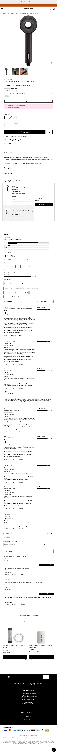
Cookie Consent (28, 702)
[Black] (6, 117)
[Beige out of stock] (15, 117)
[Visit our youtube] (37, 683)
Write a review (18, 85)
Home (4, 13)
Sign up (46, 677)
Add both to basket (44, 204)
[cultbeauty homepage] (28, 8)
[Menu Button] (2, 8)
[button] (53, 749)
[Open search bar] (5, 8)
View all (51, 93)
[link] (50, 8)
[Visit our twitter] (31, 683)
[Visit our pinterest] (41, 683)
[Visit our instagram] (34, 683)
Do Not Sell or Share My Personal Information (28, 704)
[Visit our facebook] (27, 683)
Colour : (7, 114)
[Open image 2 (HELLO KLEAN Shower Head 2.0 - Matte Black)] (15, 71)
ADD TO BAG (15, 657)
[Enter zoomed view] (51, 63)
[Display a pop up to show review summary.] (13, 650)
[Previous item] (4, 639)
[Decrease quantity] (6, 125)
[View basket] (54, 8)
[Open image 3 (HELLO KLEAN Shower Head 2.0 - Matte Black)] (24, 71)
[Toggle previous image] (4, 40)
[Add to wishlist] (50, 132)
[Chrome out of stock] (10, 117)
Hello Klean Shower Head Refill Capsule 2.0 (14, 645)
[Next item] (53, 639)
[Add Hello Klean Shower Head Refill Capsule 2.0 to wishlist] (25, 621)
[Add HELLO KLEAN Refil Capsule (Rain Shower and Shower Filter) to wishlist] (51, 621)
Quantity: (7, 122)
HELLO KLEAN (11, 13)
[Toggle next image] (53, 40)
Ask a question (26, 85)
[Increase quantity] (16, 125)
